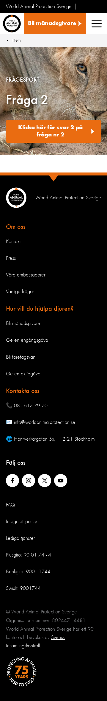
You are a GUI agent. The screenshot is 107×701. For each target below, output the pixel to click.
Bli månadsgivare (23, 323)
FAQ (10, 505)
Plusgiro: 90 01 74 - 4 (28, 555)
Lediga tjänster (20, 538)
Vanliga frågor (20, 291)
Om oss (16, 227)
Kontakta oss (23, 391)
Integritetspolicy (21, 521)
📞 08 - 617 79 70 (27, 405)
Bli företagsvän (20, 357)
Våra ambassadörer (25, 275)
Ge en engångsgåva (27, 340)
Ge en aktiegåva (23, 374)
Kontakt (13, 241)
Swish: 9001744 (23, 588)
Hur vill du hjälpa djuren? (40, 309)
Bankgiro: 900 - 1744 (28, 571)
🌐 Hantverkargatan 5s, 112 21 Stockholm (50, 439)
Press (11, 258)
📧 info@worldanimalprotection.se (40, 422)
